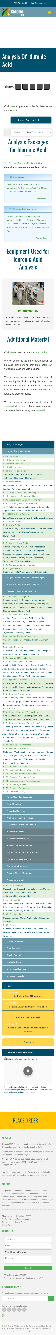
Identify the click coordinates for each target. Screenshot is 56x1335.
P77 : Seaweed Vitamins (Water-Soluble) (21, 723)
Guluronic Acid (29, 188)
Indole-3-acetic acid (28, 698)
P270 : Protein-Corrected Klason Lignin (21, 492)
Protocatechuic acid (36, 752)
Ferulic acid (30, 755)
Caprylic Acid (22, 672)
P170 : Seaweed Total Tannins (17, 766)
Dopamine (7, 903)
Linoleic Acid (25, 669)
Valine (27, 561)
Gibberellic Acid (10, 698)
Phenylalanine (9, 558)
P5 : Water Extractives (13, 463)
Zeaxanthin (33, 892)
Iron (25, 651)
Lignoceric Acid (38, 676)
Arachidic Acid (9, 665)
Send (27, 1268)
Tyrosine (19, 561)
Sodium (25, 654)
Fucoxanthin (8, 683)
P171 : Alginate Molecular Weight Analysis (22, 770)
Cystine (6, 550)
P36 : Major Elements (13, 647)
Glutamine (30, 550)
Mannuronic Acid (14, 188)
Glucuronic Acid (15, 184)
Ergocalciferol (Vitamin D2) (30, 716)
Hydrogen (16, 640)
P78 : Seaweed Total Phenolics (17, 745)
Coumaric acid (44, 755)
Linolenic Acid (39, 669)
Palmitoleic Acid (10, 676)
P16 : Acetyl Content (12, 539)
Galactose (31, 220)
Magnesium (34, 651)
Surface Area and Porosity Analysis (17, 1219)
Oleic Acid (34, 672)
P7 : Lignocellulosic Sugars (15, 471)
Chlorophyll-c (35, 683)
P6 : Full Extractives (12, 467)
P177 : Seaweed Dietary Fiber (16, 792)
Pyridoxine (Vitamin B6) (30, 734)
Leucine (27, 554)
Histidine (7, 554)
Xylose (37, 216)
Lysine (36, 554)
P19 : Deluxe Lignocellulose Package (20, 503)
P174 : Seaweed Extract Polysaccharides (21, 781)
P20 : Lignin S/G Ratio (13, 568)
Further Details (42, 199)
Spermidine (47, 907)
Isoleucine (17, 554)
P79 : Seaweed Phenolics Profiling (18, 748)
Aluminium (8, 651)
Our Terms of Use (32, 1326)
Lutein (22, 687)
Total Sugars (12, 224)
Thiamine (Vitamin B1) (13, 727)
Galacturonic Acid (31, 184)
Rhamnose (42, 220)
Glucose (29, 216)
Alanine (6, 547)
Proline (21, 558)
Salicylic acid (9, 708)
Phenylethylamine (44, 903)
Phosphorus (47, 651)
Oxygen (44, 640)
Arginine (15, 547)
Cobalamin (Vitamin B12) (27, 737)
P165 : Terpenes (10, 925)
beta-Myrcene (29, 929)
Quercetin (17, 759)
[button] (28, 1071)
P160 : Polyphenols (12, 914)
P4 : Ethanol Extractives (14, 460)
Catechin (7, 759)
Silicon (17, 654)
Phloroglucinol (30, 759)
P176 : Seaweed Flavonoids (16, 788)
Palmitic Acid (46, 672)
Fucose (11, 216)
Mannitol (20, 216)
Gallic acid (7, 752)
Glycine (40, 550)
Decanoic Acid (37, 665)
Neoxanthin (47, 687)
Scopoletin (44, 918)
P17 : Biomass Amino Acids (15, 543)
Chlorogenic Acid (15, 755)
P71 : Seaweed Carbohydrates (17, 596)
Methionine (45, 554)
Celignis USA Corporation (16, 1326)
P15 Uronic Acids (16, 177)
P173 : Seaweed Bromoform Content (20, 777)
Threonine (38, 558)
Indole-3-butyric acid (40, 701)
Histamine (18, 903)
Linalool (6, 932)
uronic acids (41, 352)
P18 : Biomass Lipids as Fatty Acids (19, 565)
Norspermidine (33, 907)
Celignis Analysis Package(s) (24, 163)
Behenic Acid (23, 665)
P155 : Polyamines (11, 900)
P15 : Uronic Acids (11, 525)
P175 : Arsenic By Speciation (16, 784)
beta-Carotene (33, 687)
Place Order (26, 1120)
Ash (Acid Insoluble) (21, 489)
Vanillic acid (19, 752)
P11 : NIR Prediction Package (16, 514)
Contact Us (28, 1042)
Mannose (11, 220)
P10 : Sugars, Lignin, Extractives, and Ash (22, 500)
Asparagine (40, 547)
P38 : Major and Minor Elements (17, 658)
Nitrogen (26, 640)
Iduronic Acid (30, 191)
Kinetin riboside (29, 705)
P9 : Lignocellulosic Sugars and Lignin (20, 496)
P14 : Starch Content (12, 521)
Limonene (42, 929)
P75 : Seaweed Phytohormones (17, 694)
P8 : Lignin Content (12, 482)
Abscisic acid (43, 705)
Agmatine (28, 910)
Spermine (7, 910)
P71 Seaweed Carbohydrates (22, 209)
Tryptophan (8, 561)
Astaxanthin (21, 683)
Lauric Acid (13, 669)
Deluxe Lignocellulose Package (15, 1222)
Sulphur (35, 640)
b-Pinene (17, 929)
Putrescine (8, 907)
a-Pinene (7, 929)
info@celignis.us (38, 3)
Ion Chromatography (28, 311)
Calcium (18, 651)
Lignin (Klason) (10, 485)
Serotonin (29, 903)
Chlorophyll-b (11, 687)
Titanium (35, 654)
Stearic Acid (24, 676)
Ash (5, 643)
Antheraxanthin (10, 690)
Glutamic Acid (18, 550)
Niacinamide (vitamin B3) (27, 730)
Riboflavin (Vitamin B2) (35, 727)
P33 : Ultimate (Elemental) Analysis (19, 636)
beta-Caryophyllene (33, 932)
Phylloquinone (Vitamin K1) (36, 719)
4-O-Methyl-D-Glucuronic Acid (31, 532)
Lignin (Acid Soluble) (28, 485)
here (13, 106)
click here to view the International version (29, 1175)
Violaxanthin (24, 690)
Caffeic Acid (25, 918)
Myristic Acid (8, 672)
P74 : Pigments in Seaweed (15, 679)
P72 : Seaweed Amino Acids (15, 614)
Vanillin (41, 759)
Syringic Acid (22, 763)
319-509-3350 (20, 3)
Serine (29, 558)
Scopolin (7, 921)
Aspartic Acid (27, 547)
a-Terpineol (17, 932)
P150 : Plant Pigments (13, 885)
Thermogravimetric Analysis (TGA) (16, 1216)
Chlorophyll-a (9, 889)
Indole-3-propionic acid (18, 701)
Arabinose (20, 220)
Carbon (6, 640)
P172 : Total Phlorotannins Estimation (20, 773)
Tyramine (18, 910)
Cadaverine (20, 907)
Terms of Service (21, 1331)
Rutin (35, 918)
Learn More (30, 1092)
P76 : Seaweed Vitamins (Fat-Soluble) (20, 712)
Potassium (8, 654)
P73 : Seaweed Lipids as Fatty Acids (19, 661)
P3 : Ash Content (10, 456)
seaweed (9, 406)
